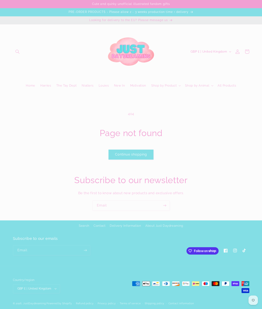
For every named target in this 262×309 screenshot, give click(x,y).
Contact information (181, 303)
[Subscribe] (164, 206)
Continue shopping (131, 154)
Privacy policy (107, 303)
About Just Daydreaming (164, 225)
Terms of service (130, 303)
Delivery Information (125, 225)
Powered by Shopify (59, 303)
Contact (99, 225)
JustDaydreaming (34, 303)
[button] (17, 51)
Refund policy (85, 303)
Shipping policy (154, 303)
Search (84, 225)
